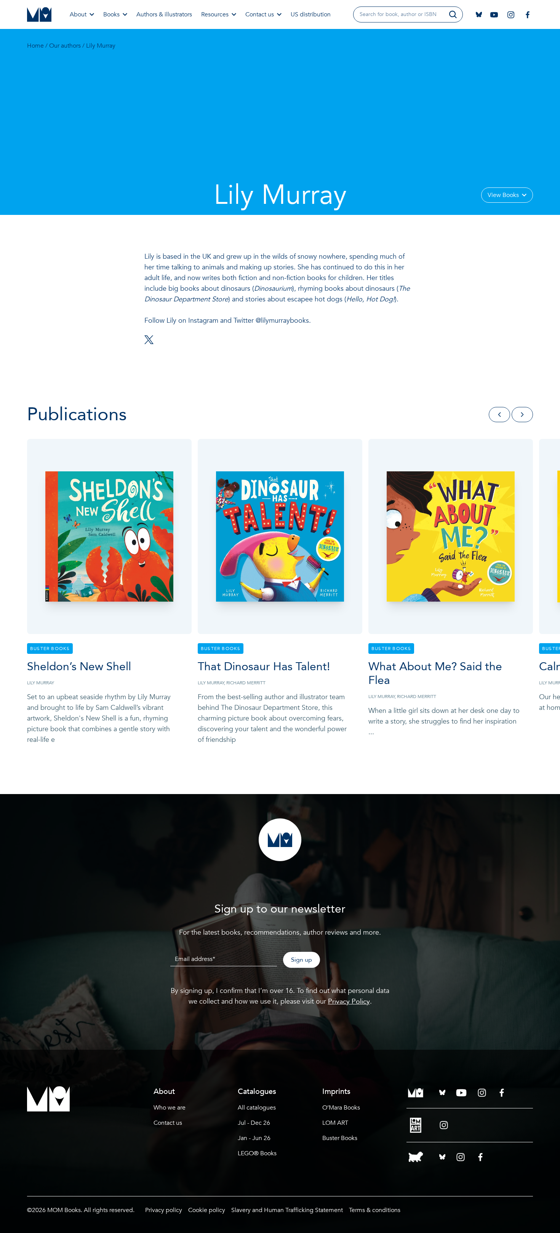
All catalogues (257, 1107)
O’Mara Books (341, 1107)
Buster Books (339, 1138)
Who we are (170, 1107)
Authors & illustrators (164, 14)
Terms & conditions (374, 1210)
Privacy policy (163, 1210)
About (78, 14)
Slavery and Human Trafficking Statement (287, 1210)
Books (111, 14)
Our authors (65, 46)
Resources (215, 14)
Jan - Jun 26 (254, 1138)
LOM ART (335, 1123)
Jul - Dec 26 (254, 1123)
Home (35, 46)
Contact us (259, 14)
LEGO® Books (257, 1153)
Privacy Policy (349, 1001)
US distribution (311, 14)
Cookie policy (206, 1210)
